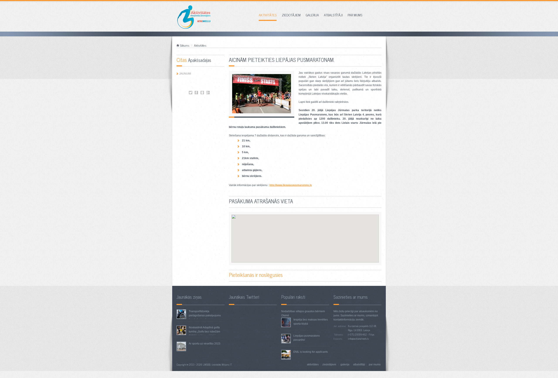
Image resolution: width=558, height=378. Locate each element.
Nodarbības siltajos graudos (298, 311)
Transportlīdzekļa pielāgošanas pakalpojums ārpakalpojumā (205, 315)
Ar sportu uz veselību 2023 (204, 343)
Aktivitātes (268, 15)
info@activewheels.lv (358, 338)
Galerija (312, 15)
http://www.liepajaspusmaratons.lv (290, 185)
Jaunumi (185, 73)
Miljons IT (227, 364)
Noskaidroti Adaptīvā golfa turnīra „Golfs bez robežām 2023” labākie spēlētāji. (204, 331)
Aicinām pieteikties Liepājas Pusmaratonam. (190, 93)
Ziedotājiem (291, 15)
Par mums (355, 15)
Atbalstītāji (333, 15)
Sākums (184, 45)
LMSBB (207, 364)
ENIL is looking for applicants (310, 351)
